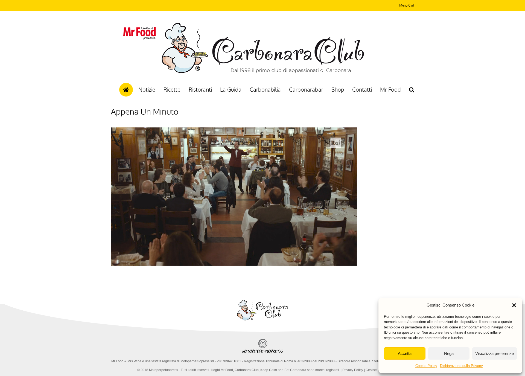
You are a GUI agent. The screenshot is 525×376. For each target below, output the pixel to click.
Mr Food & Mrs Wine (126, 361)
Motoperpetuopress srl (197, 361)
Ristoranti (200, 89)
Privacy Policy (352, 370)
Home (126, 90)
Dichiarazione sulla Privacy (461, 366)
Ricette (172, 89)
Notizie (146, 89)
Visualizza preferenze (494, 353)
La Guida (230, 89)
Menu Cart (406, 5)
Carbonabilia (265, 89)
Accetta (405, 353)
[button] (514, 305)
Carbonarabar (306, 89)
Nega (449, 353)
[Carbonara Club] (262, 72)
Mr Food (390, 89)
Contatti (362, 89)
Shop (337, 89)
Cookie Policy (426, 366)
